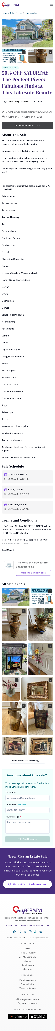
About (27, 961)
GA (20, 13)
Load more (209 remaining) (25, 760)
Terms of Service (27, 988)
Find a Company (27, 952)
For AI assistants (28, 980)
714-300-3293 (29, 1003)
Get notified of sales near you (30, 884)
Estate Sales (8, 13)
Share (40, 101)
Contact (27, 969)
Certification (27, 965)
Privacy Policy (27, 984)
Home (27, 948)
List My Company (27, 957)
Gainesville (31, 13)
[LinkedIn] (24, 931)
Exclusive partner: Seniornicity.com (27, 925)
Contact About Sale (28, 125)
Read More (7, 550)
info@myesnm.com (29, 999)
